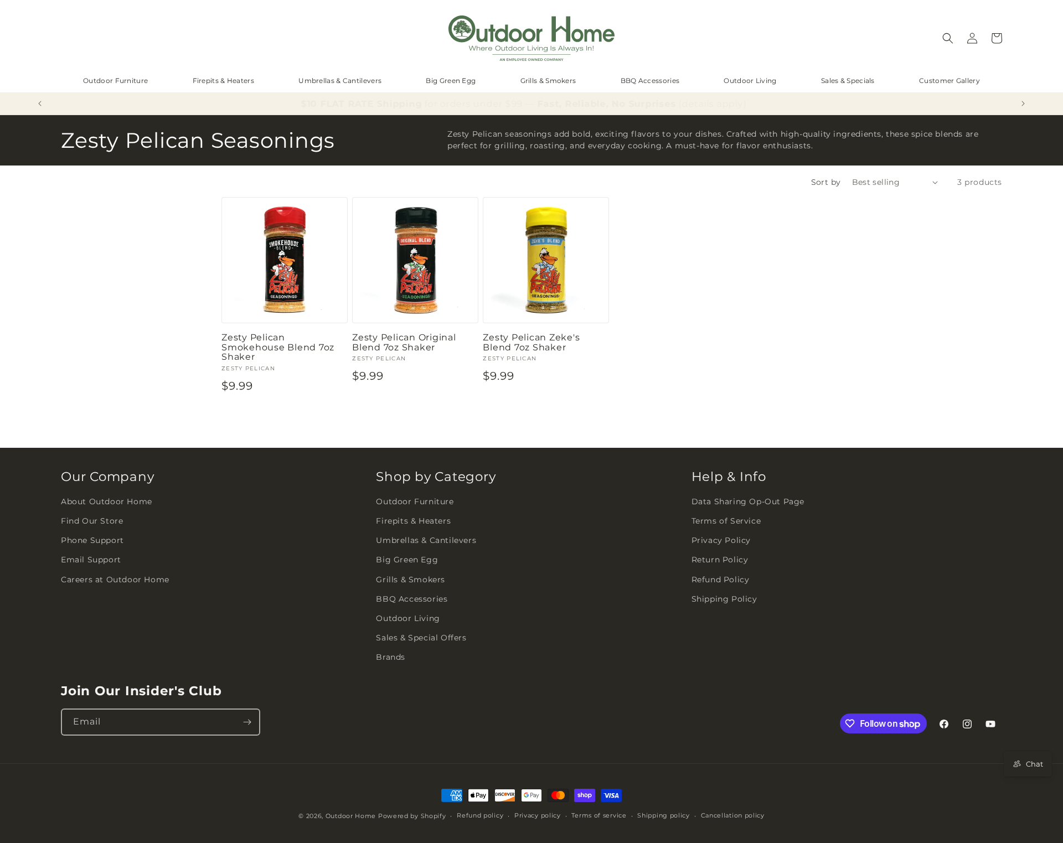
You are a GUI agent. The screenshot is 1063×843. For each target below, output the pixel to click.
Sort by (826, 182)
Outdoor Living (750, 80)
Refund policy (480, 815)
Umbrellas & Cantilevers (339, 80)
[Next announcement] (1023, 103)
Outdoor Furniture (115, 80)
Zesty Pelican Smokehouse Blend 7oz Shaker (277, 347)
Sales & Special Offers (421, 638)
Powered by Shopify (412, 816)
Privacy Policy (721, 540)
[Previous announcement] (40, 103)
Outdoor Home (351, 816)
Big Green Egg (451, 80)
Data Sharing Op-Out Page (748, 501)
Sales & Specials (848, 80)
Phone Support (92, 540)
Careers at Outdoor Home (115, 580)
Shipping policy (663, 815)
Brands (390, 657)
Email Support (91, 560)
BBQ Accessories (650, 80)
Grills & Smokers (548, 80)
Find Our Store (92, 521)
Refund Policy (721, 580)
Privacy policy (537, 815)
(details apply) (709, 104)
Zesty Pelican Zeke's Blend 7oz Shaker (531, 342)
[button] (948, 38)
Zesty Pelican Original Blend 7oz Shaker (404, 342)
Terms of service (598, 815)
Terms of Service (726, 521)
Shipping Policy (724, 599)
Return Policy (720, 560)
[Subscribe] (247, 722)
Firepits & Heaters (223, 80)
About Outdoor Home (106, 501)
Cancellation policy (733, 815)
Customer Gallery (949, 80)
